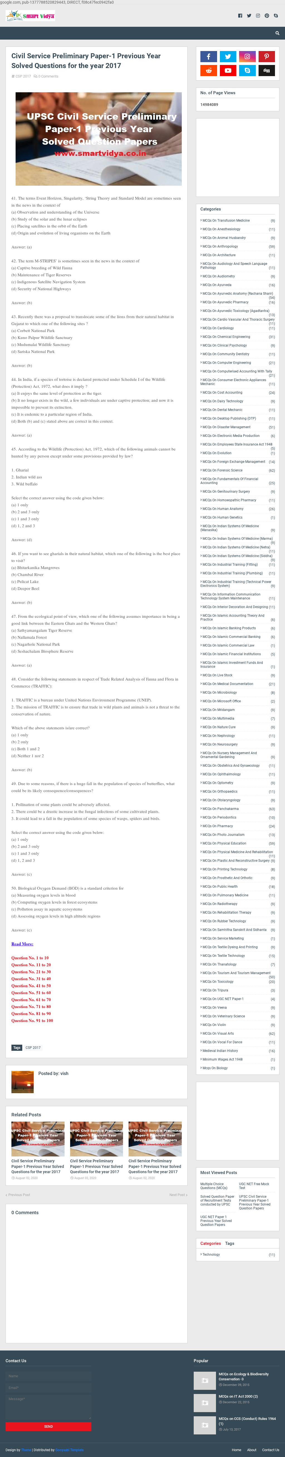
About (251, 1450)
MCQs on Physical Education (239, 843)
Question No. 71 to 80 (31, 1006)
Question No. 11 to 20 (31, 965)
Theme (26, 1450)
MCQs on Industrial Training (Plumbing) (239, 573)
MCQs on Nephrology (239, 736)
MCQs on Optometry (239, 783)
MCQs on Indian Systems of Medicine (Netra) (239, 548)
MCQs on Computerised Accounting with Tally (239, 372)
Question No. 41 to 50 (31, 985)
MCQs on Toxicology (239, 982)
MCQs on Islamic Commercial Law (239, 645)
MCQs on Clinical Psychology (239, 345)
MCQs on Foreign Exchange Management (239, 462)
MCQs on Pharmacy (239, 826)
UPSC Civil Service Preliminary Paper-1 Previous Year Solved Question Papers (255, 1202)
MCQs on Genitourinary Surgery (239, 492)
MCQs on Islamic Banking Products (239, 628)
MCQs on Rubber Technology (239, 921)
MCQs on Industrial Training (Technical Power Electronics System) (237, 584)
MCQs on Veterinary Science (239, 1016)
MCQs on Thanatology (239, 964)
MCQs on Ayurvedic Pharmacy (239, 302)
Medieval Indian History (239, 1051)
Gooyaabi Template (69, 1450)
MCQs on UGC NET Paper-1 (239, 999)
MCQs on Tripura (239, 990)
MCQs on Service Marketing (239, 938)
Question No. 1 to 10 (30, 958)
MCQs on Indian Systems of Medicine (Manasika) (237, 528)
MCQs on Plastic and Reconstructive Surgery (239, 861)
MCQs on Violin (239, 1025)
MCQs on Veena (239, 1008)
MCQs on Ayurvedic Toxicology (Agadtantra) (239, 312)
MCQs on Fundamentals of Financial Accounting (237, 481)
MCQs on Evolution (239, 453)
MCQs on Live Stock (239, 675)
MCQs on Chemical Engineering (239, 337)
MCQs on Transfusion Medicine (239, 221)
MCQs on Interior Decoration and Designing (239, 607)
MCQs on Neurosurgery (239, 744)
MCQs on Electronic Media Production (239, 436)
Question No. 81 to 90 (31, 1013)
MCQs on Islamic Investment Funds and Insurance (237, 665)
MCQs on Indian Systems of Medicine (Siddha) (239, 557)
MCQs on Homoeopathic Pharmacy (239, 500)
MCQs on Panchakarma (239, 809)
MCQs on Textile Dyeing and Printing (239, 947)
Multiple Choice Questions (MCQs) (213, 1186)
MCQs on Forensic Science (239, 470)
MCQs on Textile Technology (239, 956)
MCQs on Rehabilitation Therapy (239, 913)
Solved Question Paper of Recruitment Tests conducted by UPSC (217, 1200)
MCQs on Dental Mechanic (239, 410)
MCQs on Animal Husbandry (239, 238)
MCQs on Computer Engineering (239, 363)
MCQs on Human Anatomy (239, 509)
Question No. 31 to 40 (31, 979)
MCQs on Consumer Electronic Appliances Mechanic (237, 382)
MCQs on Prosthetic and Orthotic (239, 878)
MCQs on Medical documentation (239, 684)
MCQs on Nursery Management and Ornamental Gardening (237, 755)
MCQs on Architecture (239, 255)
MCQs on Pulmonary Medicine (239, 895)
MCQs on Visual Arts (239, 1034)
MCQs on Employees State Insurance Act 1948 (239, 445)
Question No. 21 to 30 (31, 972)
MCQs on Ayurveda (239, 285)
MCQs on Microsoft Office (239, 701)
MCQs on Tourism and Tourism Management (239, 974)
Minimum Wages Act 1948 (239, 1059)
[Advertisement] (237, 157)
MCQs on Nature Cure (239, 727)
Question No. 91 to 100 (32, 1020)
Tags (229, 1243)
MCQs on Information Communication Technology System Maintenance (237, 596)
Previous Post (19, 1195)
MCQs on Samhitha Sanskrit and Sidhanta (239, 930)
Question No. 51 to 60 (31, 992)
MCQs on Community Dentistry (239, 354)
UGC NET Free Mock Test (254, 1186)
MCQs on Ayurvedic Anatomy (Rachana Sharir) (239, 295)
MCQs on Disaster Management (239, 427)
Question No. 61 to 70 (31, 999)
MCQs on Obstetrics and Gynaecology (239, 766)
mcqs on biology (239, 1068)
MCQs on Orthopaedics (239, 792)
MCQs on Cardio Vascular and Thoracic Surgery (239, 321)
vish (63, 1073)
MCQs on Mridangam (239, 710)
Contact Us (270, 1450)
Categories (210, 1243)
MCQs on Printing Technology (239, 869)
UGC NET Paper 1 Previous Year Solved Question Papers (216, 1221)
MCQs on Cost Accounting (239, 393)
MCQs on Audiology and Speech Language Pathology (237, 266)
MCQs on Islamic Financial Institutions (239, 654)
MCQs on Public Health (239, 887)
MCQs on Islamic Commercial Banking (239, 637)
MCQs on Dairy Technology (239, 401)
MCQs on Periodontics (239, 817)
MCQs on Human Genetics (239, 517)
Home (236, 1450)
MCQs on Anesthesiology (239, 229)
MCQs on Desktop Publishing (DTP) (239, 419)
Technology (239, 1255)
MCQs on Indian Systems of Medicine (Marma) (239, 540)
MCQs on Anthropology (239, 247)
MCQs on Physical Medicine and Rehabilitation (239, 853)
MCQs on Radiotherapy (239, 904)
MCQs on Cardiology (239, 328)
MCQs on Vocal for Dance (239, 1042)
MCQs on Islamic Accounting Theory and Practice (237, 618)
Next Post (177, 1195)
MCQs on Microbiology (239, 693)
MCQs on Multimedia (239, 719)
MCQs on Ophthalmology (239, 774)
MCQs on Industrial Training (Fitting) (239, 565)
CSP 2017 (23, 76)
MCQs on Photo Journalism (239, 835)
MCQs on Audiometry (239, 276)
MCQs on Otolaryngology (239, 800)
